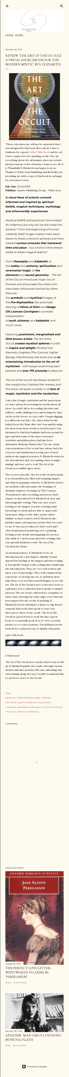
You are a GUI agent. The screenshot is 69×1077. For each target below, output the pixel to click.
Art (14, 697)
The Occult (10, 711)
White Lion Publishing (28, 711)
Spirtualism (35, 707)
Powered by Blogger (37, 1066)
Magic (38, 697)
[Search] (62, 5)
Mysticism (46, 697)
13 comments (19, 982)
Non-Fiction (11, 702)
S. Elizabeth (11, 707)
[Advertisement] (34, 834)
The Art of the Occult (52, 707)
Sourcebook (23, 707)
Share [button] (8, 693)
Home (9, 35)
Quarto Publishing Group (30, 702)
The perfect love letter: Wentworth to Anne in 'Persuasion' (28, 972)
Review (47, 702)
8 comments (19, 1045)
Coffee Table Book (39, 152)
